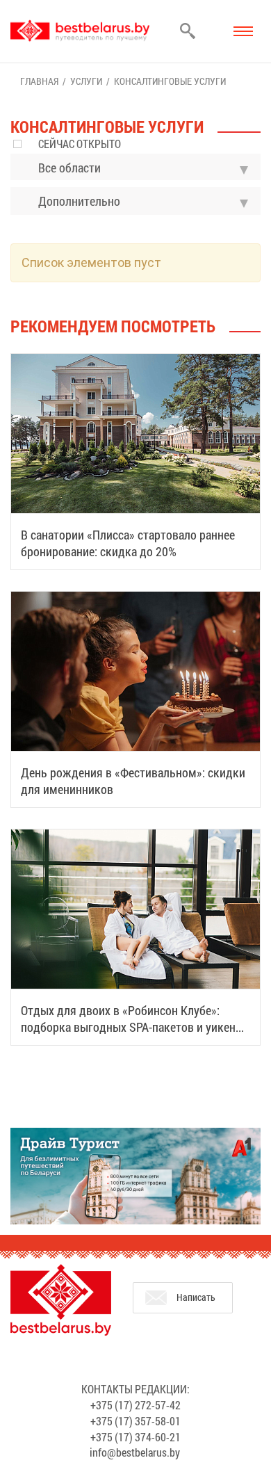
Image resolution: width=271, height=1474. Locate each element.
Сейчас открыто (79, 143)
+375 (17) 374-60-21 (135, 1437)
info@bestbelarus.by (135, 1452)
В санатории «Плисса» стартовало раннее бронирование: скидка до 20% (128, 543)
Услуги (86, 81)
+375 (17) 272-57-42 (135, 1405)
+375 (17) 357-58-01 (135, 1421)
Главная (39, 81)
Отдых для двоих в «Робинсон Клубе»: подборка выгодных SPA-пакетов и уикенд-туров (133, 1027)
